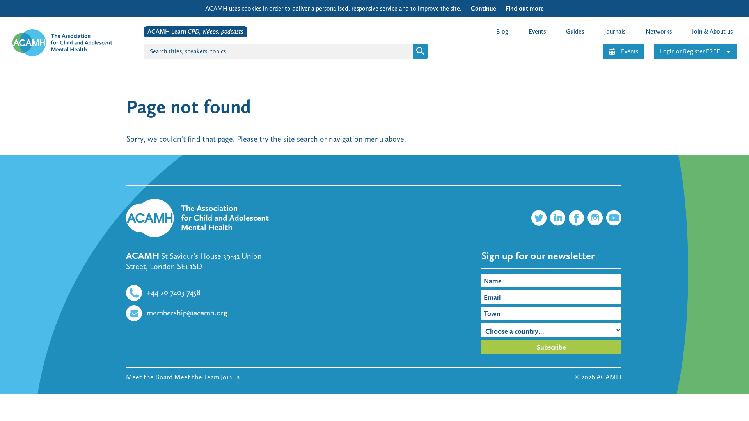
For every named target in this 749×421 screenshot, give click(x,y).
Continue (483, 8)
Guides (575, 31)
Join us (230, 377)
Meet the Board (149, 377)
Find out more (525, 8)
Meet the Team (196, 377)
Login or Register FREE (690, 51)
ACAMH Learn (195, 31)
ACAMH (608, 377)
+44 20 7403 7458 (174, 292)
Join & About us (712, 31)
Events (629, 51)
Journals (614, 31)
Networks (659, 31)
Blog (502, 31)
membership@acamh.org (187, 312)
